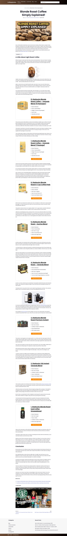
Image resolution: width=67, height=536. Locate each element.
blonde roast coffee (24, 51)
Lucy (25, 17)
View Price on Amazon (36, 117)
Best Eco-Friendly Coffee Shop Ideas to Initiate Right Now (45, 524)
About (36, 1)
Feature (34, 17)
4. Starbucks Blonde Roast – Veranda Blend (40, 263)
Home (19, 1)
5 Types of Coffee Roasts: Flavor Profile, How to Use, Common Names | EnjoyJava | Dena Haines (33, 481)
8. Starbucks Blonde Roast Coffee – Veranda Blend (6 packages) (40, 101)
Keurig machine (24, 311)
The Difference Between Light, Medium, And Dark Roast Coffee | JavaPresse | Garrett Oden (32, 482)
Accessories (29, 1)
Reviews (37, 17)
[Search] (58, 2)
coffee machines (43, 305)
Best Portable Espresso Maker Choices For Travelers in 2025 (46, 526)
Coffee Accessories (30, 17)
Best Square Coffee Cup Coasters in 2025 (42, 528)
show (21, 54)
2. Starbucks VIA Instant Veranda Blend (40, 364)
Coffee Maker (23, 1)
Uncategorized (11, 531)
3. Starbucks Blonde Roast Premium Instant (40, 319)
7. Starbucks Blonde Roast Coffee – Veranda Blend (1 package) (40, 143)
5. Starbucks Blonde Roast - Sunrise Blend (39, 223)
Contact (19, 2)
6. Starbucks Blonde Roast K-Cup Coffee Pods (40, 183)
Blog (33, 1)
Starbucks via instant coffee (46, 384)
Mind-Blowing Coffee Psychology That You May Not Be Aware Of (46, 530)
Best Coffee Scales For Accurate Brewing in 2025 (44, 523)
